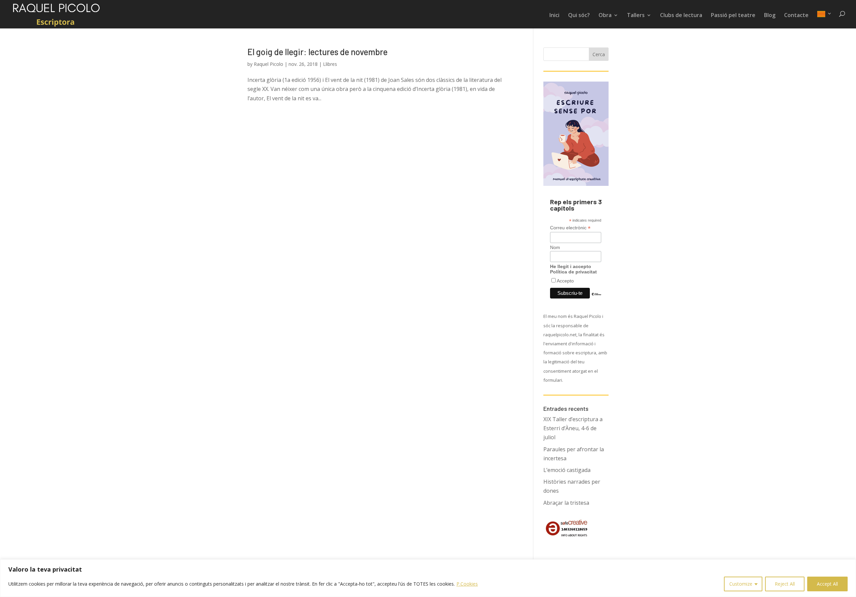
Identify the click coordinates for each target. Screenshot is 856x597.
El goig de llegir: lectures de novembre (317, 51)
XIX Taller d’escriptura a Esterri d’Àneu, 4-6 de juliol (573, 428)
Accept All (827, 584)
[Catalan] (824, 19)
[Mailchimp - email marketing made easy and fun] (597, 299)
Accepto (565, 280)
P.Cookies (467, 584)
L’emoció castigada (567, 470)
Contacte (796, 16)
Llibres (330, 64)
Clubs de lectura (681, 16)
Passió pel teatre (733, 16)
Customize (740, 584)
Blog (769, 16)
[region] (428, 578)
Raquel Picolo (268, 64)
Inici (554, 16)
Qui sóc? (579, 16)
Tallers (636, 16)
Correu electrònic (570, 228)
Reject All (785, 584)
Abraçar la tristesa (566, 502)
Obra (605, 16)
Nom (555, 247)
